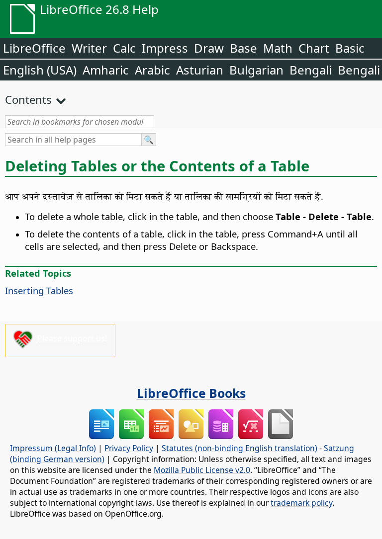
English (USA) (40, 70)
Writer (89, 48)
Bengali (310, 70)
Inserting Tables (39, 290)
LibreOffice (34, 48)
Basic (350, 48)
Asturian (199, 70)
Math (277, 48)
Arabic (152, 70)
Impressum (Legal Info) (53, 448)
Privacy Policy (128, 448)
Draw (209, 48)
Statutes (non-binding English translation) (239, 448)
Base (243, 48)
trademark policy (301, 502)
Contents (28, 99)
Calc (124, 48)
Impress (165, 48)
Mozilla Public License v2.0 (202, 469)
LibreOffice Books (191, 393)
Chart (313, 48)
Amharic (106, 70)
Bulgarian (256, 70)
